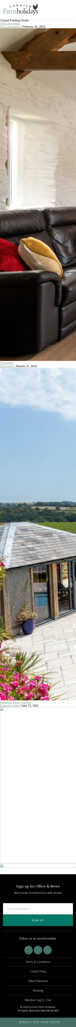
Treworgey (6, 363)
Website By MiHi (50, 1010)
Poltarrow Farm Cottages (15, 702)
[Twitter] (38, 950)
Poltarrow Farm (9, 705)
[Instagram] (47, 950)
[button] (71, 9)
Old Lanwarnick (10, 23)
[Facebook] (28, 950)
